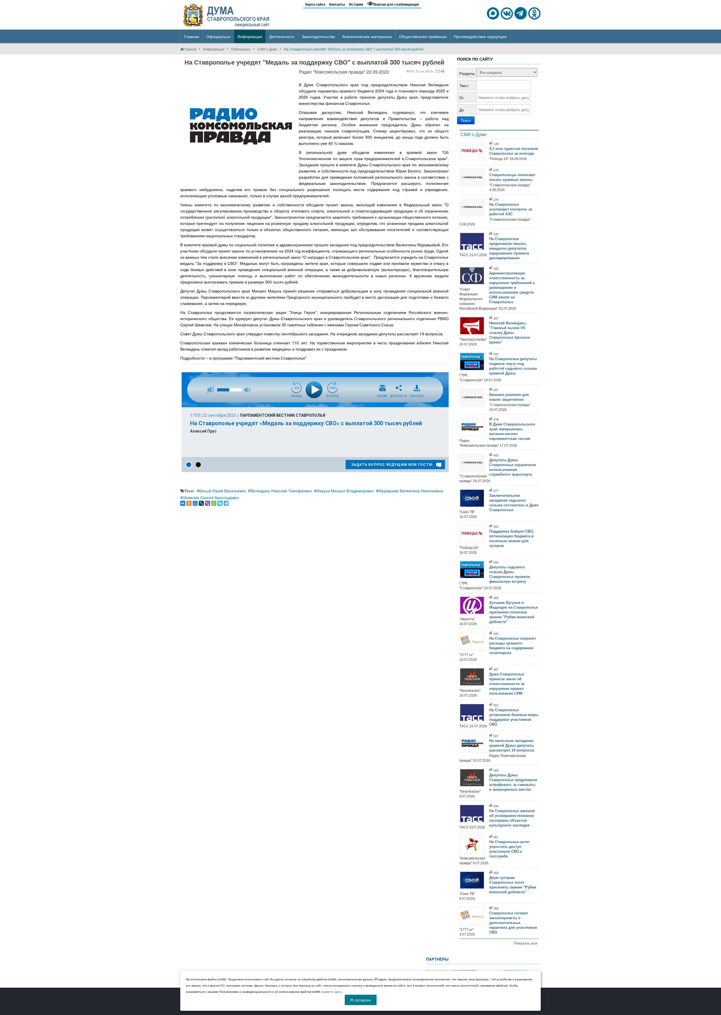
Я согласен (360, 1000)
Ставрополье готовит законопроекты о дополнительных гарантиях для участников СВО (513, 922)
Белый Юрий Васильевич (222, 490)
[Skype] (219, 503)
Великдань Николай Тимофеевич (281, 490)
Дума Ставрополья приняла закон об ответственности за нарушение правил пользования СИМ (506, 683)
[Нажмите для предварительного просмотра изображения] (239, 126)
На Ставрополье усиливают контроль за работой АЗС (510, 209)
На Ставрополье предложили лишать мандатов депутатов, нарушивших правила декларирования (509, 248)
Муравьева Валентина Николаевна (410, 490)
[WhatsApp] (213, 503)
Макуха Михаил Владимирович (345, 490)
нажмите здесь (331, 992)
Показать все (525, 943)
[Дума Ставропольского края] (226, 14)
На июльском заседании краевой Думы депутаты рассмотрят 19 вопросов (511, 745)
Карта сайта (315, 4)
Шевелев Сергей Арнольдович (211, 497)
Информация (213, 48)
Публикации (241, 48)
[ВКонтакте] (182, 503)
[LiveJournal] (201, 503)
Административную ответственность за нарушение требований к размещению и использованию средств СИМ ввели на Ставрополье (512, 287)
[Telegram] (226, 503)
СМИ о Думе (267, 48)
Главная (189, 48)
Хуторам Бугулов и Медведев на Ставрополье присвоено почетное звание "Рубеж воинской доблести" (513, 612)
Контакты (337, 4)
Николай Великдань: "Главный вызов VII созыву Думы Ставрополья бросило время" (509, 332)
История (356, 4)
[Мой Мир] (195, 503)
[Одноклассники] (189, 503)
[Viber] (207, 503)
